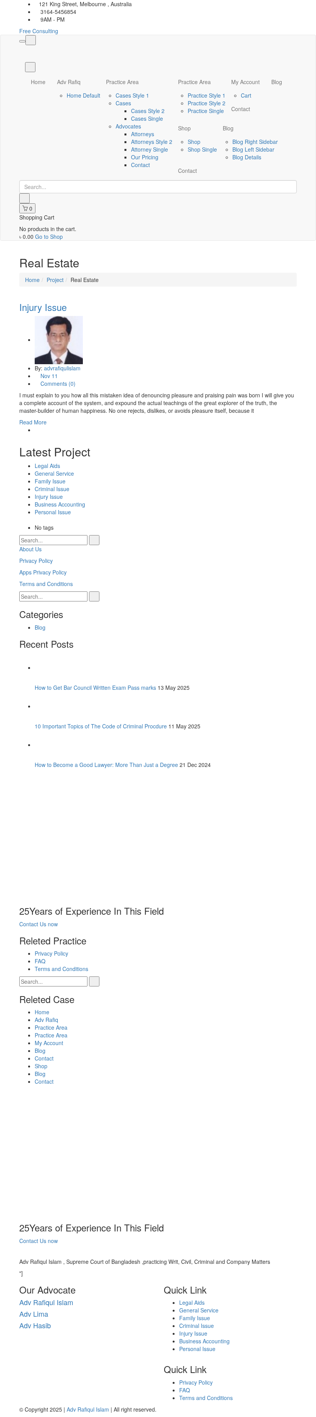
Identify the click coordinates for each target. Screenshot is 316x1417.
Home (38, 82)
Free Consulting (38, 31)
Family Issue (50, 481)
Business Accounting (60, 504)
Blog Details (246, 157)
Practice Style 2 (206, 103)
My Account (245, 82)
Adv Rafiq (69, 82)
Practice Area (122, 82)
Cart (246, 95)
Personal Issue (53, 512)
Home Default (83, 95)
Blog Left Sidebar (253, 149)
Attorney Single (149, 149)
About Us (30, 549)
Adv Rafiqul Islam (46, 1302)
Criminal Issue (52, 489)
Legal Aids (47, 466)
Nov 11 (49, 376)
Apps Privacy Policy (43, 572)
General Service (54, 473)
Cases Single (147, 118)
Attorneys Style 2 (151, 141)
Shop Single (202, 149)
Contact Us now (38, 924)
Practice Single (206, 111)
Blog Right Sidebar (255, 141)
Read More (33, 422)
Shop (184, 128)
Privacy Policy (36, 560)
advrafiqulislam (62, 368)
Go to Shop (49, 236)
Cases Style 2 (148, 111)
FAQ (40, 961)
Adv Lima (33, 1314)
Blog (276, 82)
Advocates (128, 126)
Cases (123, 103)
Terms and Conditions (46, 584)
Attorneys (142, 134)
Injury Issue (43, 307)
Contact (140, 165)
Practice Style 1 (206, 95)
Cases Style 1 (132, 95)
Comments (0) (57, 383)
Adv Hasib (35, 1325)
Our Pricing (144, 157)
